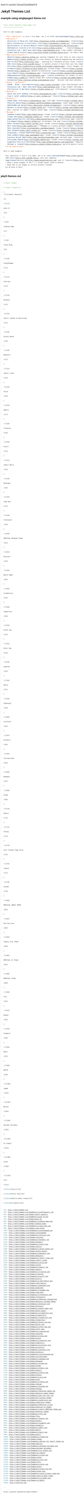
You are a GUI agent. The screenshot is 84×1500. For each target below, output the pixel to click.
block (3, 4)
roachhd (12, 4)
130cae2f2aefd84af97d (26, 4)
